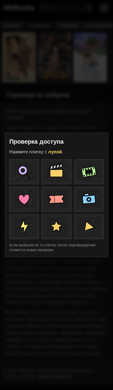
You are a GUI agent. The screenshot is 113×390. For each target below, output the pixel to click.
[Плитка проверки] (24, 171)
